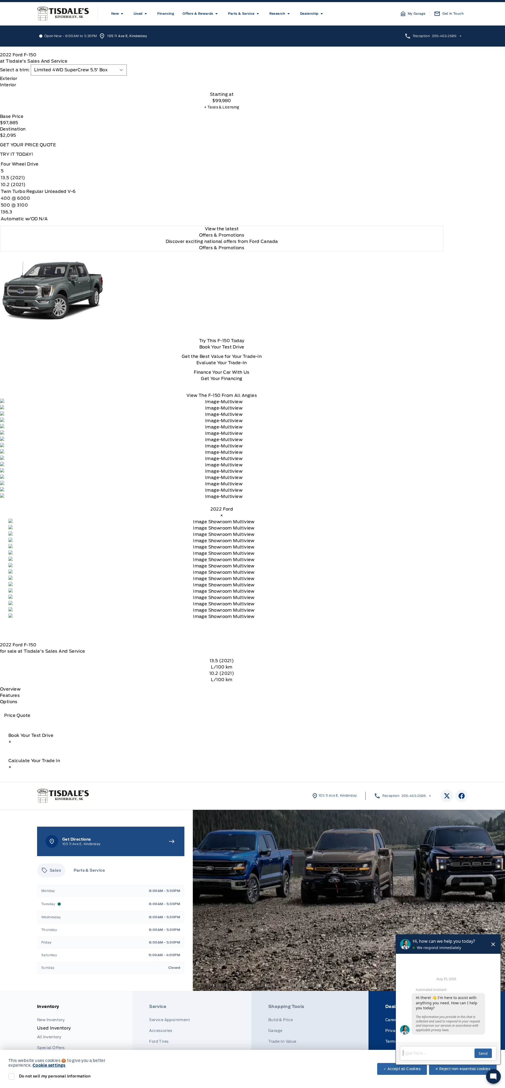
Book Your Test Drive (221, 347)
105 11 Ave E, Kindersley (127, 36)
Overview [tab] (10, 689)
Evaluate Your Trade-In (221, 362)
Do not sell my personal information (54, 1076)
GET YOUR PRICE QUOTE (28, 144)
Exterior (8, 78)
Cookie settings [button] (49, 1065)
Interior (8, 84)
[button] (413, 14)
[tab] (221, 79)
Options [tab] (9, 701)
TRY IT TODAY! (16, 154)
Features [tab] (10, 695)
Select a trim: (15, 69)
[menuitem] (118, 14)
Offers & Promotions (222, 247)
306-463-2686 (444, 36)
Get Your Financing (221, 378)
